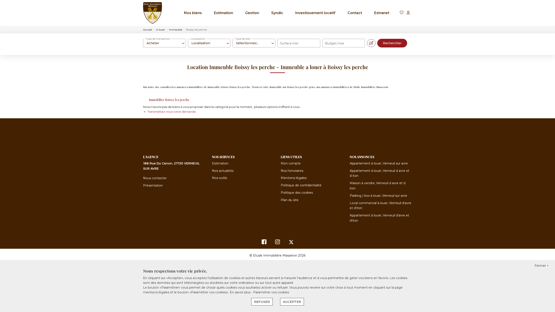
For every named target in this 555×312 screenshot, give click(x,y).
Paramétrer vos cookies (271, 292)
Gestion (252, 13)
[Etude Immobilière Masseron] (152, 13)
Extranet (381, 13)
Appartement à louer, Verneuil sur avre (379, 163)
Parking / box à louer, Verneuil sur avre (378, 196)
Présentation (153, 185)
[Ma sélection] (402, 13)
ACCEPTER (292, 302)
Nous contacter (155, 178)
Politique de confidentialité (301, 185)
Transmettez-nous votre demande (171, 111)
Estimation (223, 13)
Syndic (277, 13)
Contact (355, 13)
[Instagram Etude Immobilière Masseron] (277, 243)
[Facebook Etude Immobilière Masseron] (264, 243)
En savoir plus (240, 292)
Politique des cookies (297, 193)
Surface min (289, 43)
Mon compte (291, 163)
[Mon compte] (408, 13)
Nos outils (219, 178)
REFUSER (262, 302)
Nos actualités (222, 171)
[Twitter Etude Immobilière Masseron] (291, 243)
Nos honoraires (292, 171)
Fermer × (541, 266)
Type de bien (243, 38)
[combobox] (164, 43)
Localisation (198, 38)
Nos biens (193, 13)
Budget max (334, 43)
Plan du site (290, 200)
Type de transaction (158, 38)
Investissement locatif (315, 13)
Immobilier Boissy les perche (169, 100)
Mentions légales (294, 178)
